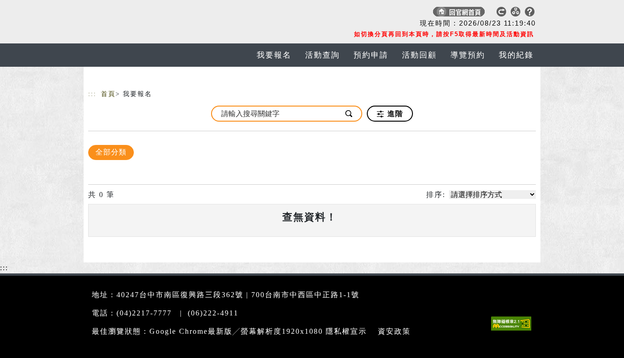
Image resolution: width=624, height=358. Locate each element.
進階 (394, 114)
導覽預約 (467, 55)
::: (92, 94)
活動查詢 (322, 55)
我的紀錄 (516, 55)
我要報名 (274, 55)
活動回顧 (419, 55)
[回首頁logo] (152, 13)
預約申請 (371, 55)
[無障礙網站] (513, 330)
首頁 (108, 94)
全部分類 (111, 152)
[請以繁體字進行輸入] (349, 114)
